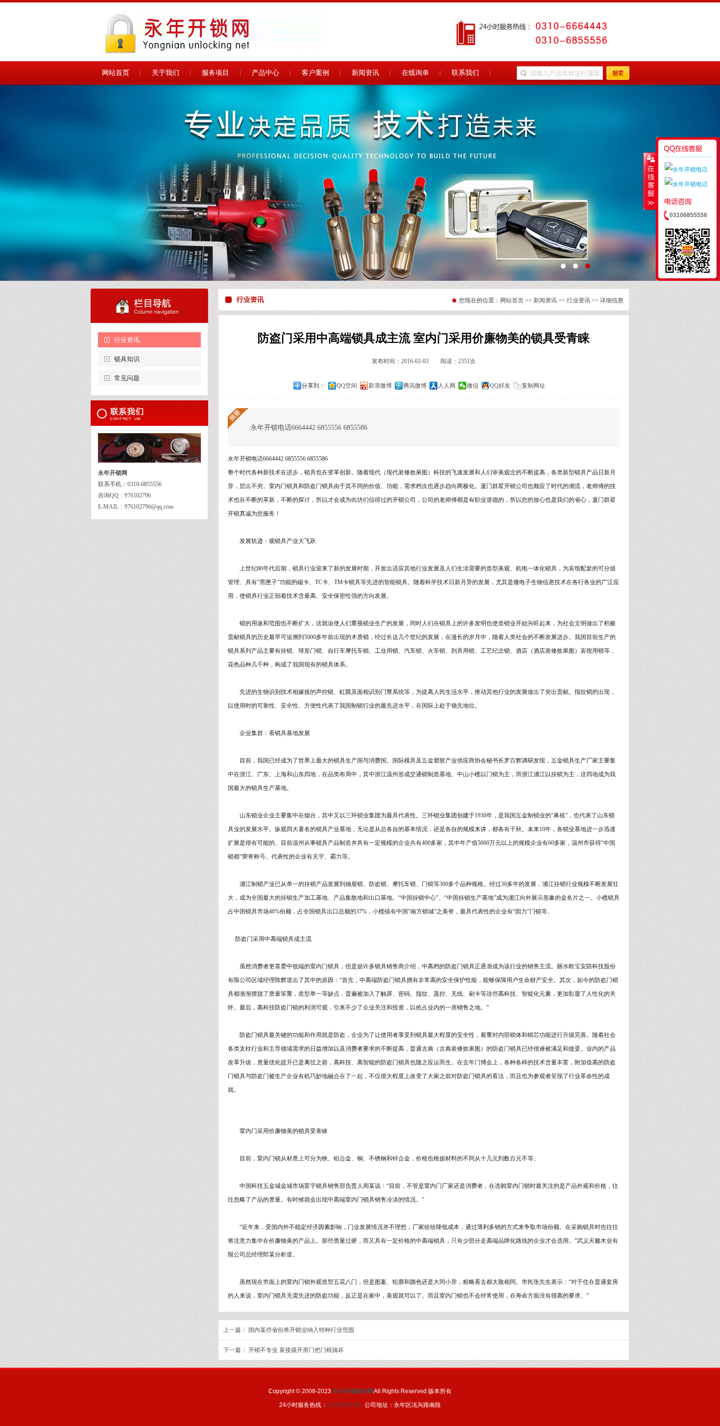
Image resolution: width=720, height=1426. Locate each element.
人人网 (447, 385)
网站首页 (512, 300)
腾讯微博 (415, 385)
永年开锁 (360, 183)
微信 (473, 385)
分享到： (313, 385)
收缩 (650, 181)
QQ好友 (500, 385)
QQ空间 (346, 385)
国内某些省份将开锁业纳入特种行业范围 (301, 1330)
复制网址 (533, 385)
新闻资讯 (545, 300)
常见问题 (127, 378)
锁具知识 (127, 359)
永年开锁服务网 (353, 1391)
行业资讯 (127, 340)
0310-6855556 (344, 1404)
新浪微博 (380, 385)
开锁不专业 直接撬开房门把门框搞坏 (296, 1350)
